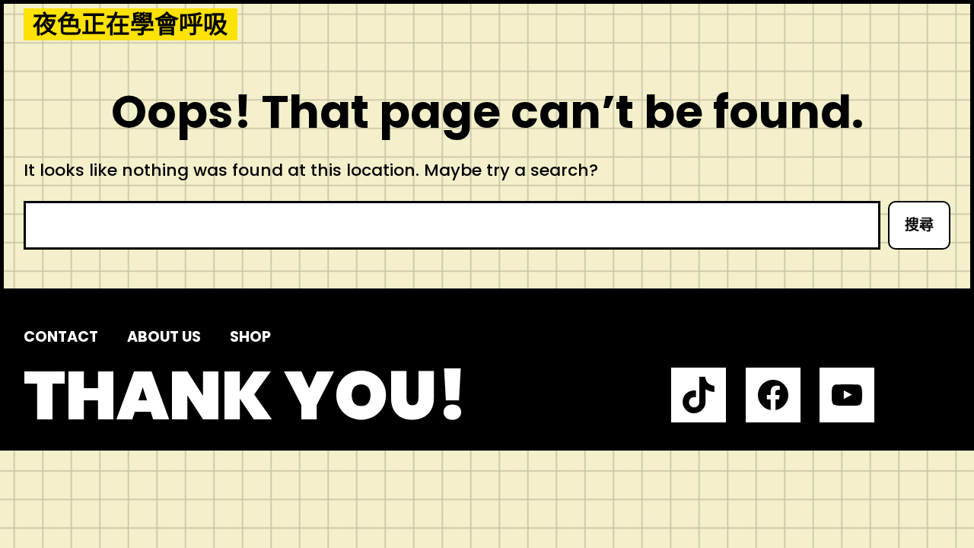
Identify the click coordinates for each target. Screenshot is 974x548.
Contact (61, 337)
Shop (250, 337)
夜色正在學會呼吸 (130, 24)
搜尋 (919, 225)
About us (164, 337)
